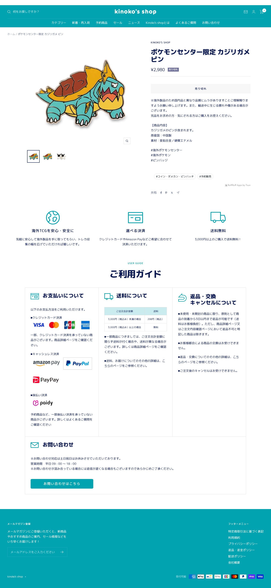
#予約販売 (205, 176)
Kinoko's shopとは (158, 23)
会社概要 (234, 563)
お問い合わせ (211, 23)
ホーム (11, 34)
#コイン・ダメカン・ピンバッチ (175, 176)
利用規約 (234, 538)
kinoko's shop (160, 42)
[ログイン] (253, 11)
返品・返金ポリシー (241, 550)
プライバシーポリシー (243, 544)
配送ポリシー (237, 556)
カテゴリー (58, 23)
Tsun (248, 185)
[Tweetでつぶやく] (171, 192)
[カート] (262, 12)
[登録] (62, 552)
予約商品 (101, 23)
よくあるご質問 (186, 23)
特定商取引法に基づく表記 (246, 531)
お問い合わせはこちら (62, 483)
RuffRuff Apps (235, 185)
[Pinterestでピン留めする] (166, 192)
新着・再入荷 (81, 23)
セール (117, 23)
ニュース (134, 23)
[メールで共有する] (178, 192)
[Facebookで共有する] (161, 192)
